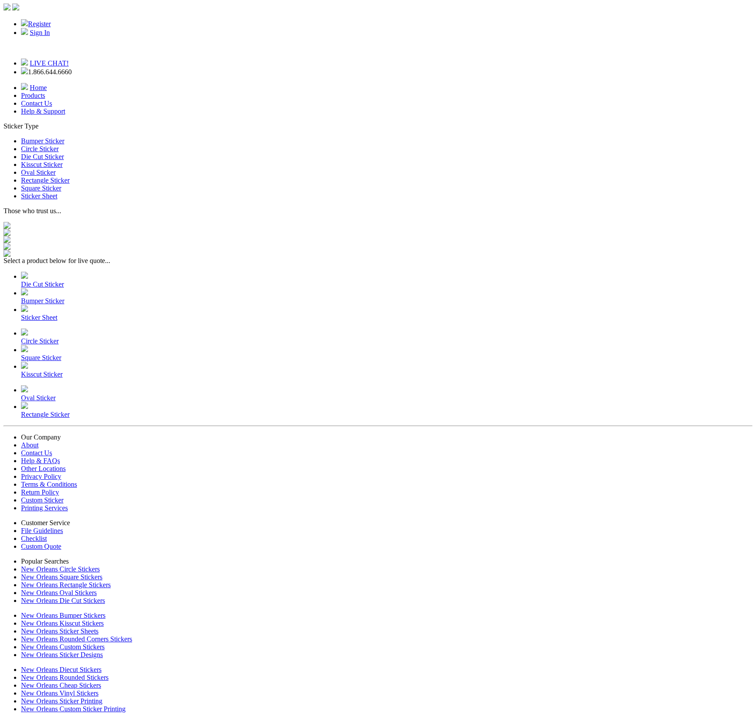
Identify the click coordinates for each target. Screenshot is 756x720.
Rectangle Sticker (45, 180)
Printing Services (44, 508)
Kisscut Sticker (42, 164)
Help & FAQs (40, 460)
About (29, 445)
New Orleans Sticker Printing (61, 701)
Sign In (40, 32)
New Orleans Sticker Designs (62, 654)
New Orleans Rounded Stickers (64, 677)
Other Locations (43, 468)
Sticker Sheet (39, 196)
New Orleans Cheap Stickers (61, 685)
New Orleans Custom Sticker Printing (73, 709)
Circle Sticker (40, 148)
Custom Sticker (42, 500)
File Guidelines (42, 530)
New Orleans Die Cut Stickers (63, 600)
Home (38, 87)
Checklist (34, 538)
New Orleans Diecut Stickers (61, 669)
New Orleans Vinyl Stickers (59, 693)
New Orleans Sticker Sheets (59, 631)
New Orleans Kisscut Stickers (62, 623)
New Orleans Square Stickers (61, 577)
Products (33, 95)
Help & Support (43, 111)
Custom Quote (41, 546)
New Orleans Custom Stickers (63, 647)
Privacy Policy (41, 476)
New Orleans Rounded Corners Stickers (76, 639)
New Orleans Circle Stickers (60, 569)
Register (39, 24)
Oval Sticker (38, 172)
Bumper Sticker (42, 141)
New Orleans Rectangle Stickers (66, 584)
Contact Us (36, 103)
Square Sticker (41, 188)
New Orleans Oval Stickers (59, 592)
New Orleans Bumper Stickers (63, 615)
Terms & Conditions (49, 484)
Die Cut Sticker (42, 156)
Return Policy (40, 492)
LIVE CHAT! (49, 63)
